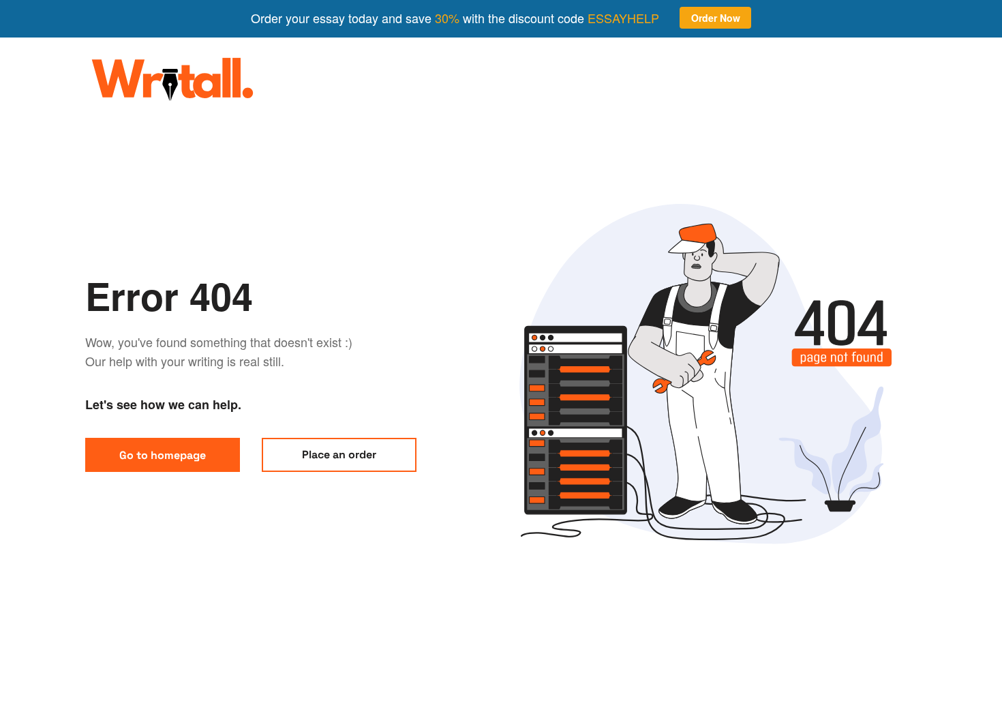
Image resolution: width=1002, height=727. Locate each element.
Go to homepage (162, 455)
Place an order (339, 454)
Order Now (715, 18)
